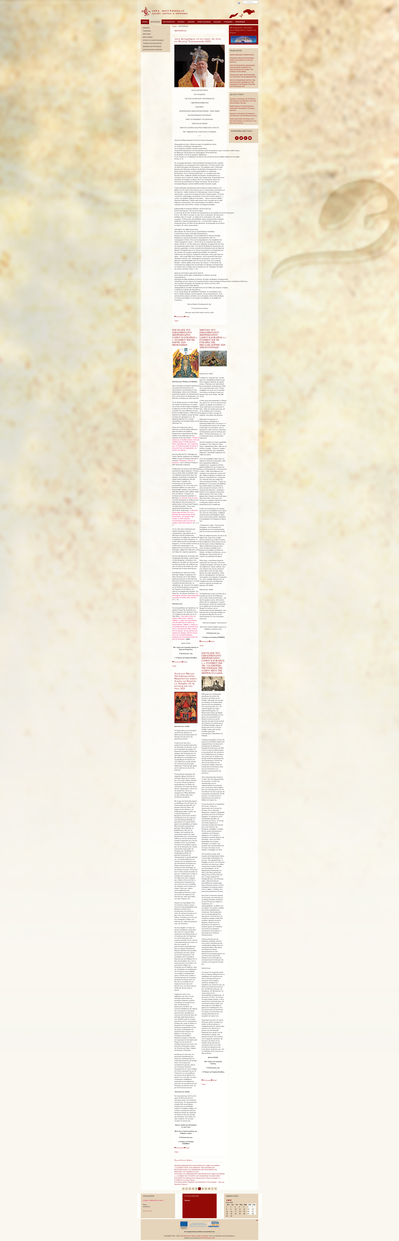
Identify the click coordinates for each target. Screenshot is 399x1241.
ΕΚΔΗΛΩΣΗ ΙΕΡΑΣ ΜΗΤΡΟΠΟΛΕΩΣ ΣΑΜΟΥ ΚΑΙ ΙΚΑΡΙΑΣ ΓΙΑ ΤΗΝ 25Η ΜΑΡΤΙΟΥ (242, 60)
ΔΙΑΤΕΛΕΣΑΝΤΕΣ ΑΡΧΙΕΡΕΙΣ (152, 49)
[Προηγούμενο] (186, 1188)
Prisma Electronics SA (207, 1238)
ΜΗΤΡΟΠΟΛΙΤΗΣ (169, 22)
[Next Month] (231, 1200)
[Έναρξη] (183, 1188)
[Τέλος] (215, 1188)
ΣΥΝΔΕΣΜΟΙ (228, 22)
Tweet (176, 321)
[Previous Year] (227, 1200)
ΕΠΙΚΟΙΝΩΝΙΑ (240, 22)
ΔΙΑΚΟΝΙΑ (191, 22)
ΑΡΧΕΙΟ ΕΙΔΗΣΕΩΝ (204, 22)
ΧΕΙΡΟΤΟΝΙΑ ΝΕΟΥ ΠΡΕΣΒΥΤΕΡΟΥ (242, 55)
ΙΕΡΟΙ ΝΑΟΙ (147, 34)
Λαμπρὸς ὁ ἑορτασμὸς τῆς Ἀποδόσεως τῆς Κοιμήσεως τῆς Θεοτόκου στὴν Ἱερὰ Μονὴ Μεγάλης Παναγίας (243, 101)
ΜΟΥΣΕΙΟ (181, 22)
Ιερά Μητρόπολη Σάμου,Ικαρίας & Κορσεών (194, 1236)
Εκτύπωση (180, 316)
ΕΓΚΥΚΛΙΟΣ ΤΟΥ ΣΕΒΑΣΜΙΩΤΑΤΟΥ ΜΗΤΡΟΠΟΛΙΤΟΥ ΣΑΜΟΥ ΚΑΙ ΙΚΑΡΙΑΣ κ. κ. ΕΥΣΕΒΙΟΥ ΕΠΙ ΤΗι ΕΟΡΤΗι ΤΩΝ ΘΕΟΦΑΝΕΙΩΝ (185, 337)
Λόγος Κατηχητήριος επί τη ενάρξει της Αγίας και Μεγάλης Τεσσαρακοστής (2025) (197, 40)
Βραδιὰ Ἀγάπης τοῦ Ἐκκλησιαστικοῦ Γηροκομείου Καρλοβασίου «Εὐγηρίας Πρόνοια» (242, 108)
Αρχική (174, 26)
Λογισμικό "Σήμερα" (149, 1210)
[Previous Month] (228, 1200)
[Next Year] (229, 1200)
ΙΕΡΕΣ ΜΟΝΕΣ (148, 37)
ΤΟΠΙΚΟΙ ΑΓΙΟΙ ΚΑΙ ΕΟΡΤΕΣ (152, 43)
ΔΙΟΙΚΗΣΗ (146, 28)
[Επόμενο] (212, 1188)
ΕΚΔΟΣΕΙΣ (217, 22)
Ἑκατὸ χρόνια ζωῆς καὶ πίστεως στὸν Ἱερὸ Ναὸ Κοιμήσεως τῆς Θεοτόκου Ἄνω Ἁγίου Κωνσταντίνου (243, 121)
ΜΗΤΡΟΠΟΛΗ (155, 22)
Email (187, 316)
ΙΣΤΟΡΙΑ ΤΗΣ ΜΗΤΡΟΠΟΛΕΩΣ (153, 40)
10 (209, 1189)
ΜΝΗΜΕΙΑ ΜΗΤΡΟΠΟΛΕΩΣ (152, 46)
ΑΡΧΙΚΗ (145, 22)
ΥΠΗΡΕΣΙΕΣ (147, 31)
